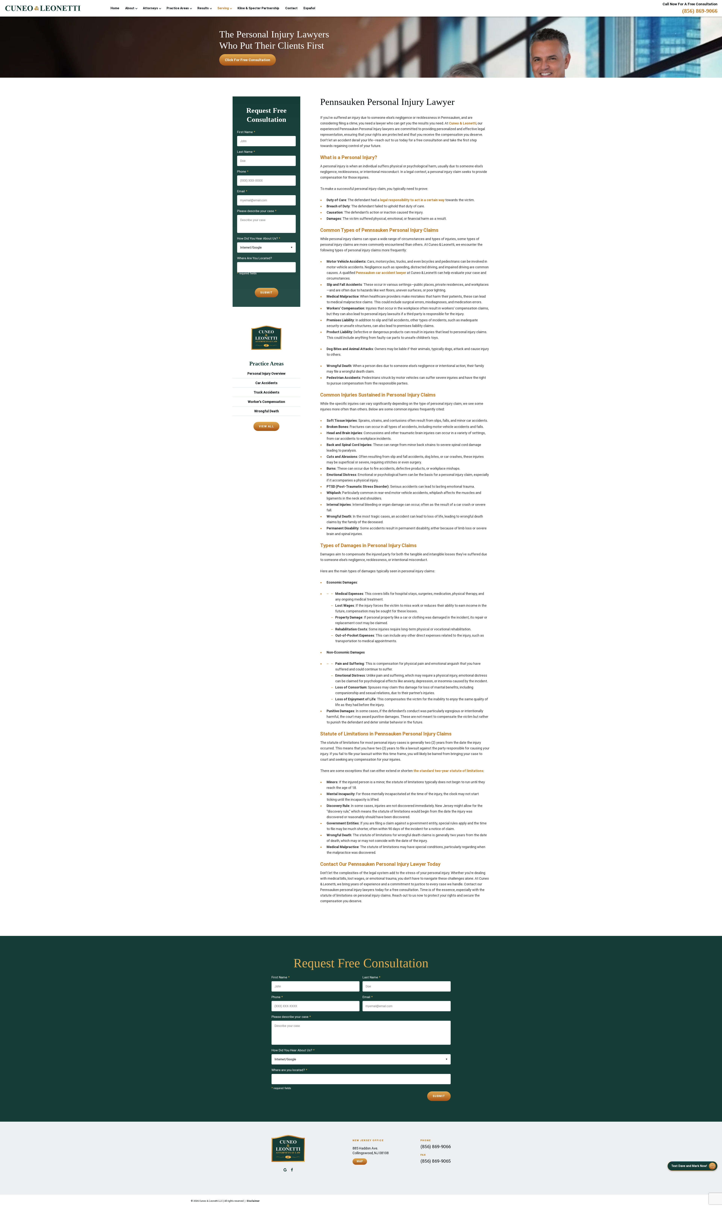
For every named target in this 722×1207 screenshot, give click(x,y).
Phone (242, 171)
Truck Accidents (266, 392)
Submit (266, 292)
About (129, 8)
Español (309, 8)
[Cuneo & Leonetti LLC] (42, 8)
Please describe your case (256, 211)
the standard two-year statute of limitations (448, 771)
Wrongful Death (266, 411)
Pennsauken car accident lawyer (381, 273)
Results (203, 8)
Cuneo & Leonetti (462, 123)
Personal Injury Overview (266, 373)
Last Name (246, 152)
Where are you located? (289, 1070)
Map (360, 1161)
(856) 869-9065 (435, 1161)
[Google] (285, 1169)
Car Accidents (266, 383)
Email (242, 191)
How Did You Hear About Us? (258, 238)
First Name (246, 132)
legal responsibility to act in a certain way (412, 200)
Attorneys (150, 8)
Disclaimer (253, 1200)
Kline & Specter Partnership (258, 8)
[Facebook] (292, 1169)
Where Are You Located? (254, 258)
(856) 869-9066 (699, 11)
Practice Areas (178, 8)
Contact (291, 8)
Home (115, 8)
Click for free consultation (247, 60)
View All (266, 426)
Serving (223, 8)
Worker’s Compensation (266, 402)
